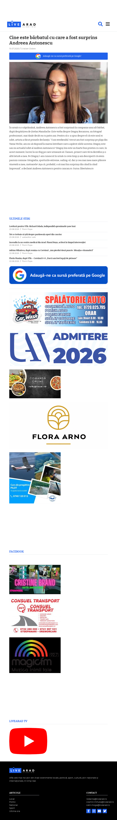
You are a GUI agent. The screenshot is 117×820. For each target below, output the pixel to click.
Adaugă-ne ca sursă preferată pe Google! (62, 56)
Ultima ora (14, 811)
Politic (12, 802)
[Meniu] (108, 24)
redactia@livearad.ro (96, 799)
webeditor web (29, 237)
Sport (12, 808)
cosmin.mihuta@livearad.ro (100, 802)
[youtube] (99, 811)
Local (12, 799)
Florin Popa (27, 229)
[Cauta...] (100, 24)
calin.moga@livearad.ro (98, 805)
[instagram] (94, 811)
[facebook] (88, 811)
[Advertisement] (58, 10)
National (13, 805)
